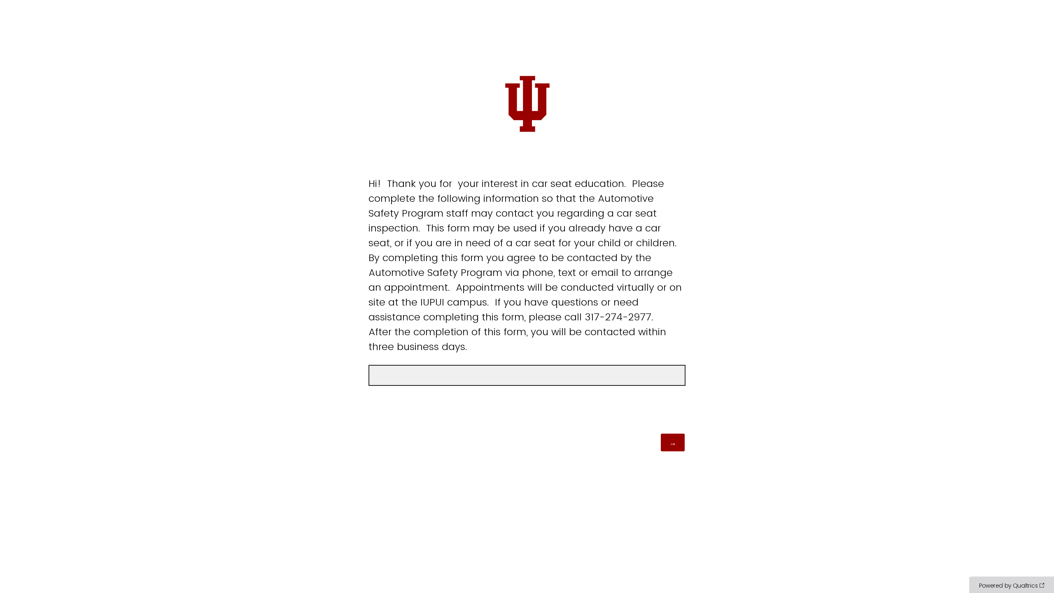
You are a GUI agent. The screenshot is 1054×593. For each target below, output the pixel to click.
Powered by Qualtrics (1008, 585)
